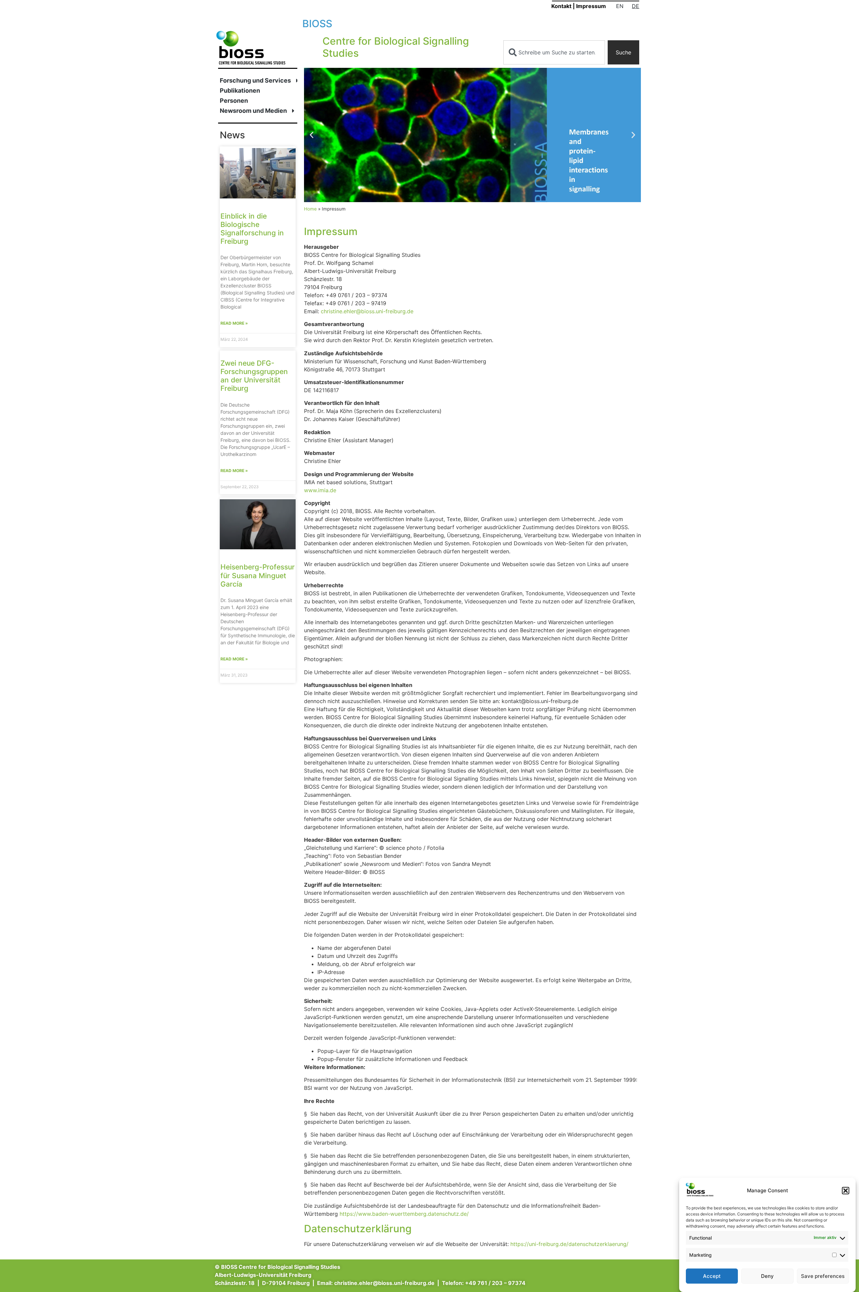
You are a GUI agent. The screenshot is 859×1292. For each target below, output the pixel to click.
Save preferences (823, 1276)
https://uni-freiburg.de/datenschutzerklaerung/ (569, 1244)
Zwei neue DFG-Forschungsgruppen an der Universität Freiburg (254, 376)
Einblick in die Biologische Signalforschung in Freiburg (252, 229)
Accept (712, 1276)
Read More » (234, 323)
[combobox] (554, 52)
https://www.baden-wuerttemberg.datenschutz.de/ (404, 1213)
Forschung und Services (255, 80)
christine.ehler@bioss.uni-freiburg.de (367, 311)
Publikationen (240, 90)
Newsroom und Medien (253, 110)
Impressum (591, 6)
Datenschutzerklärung (358, 1228)
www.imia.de (320, 490)
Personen (234, 100)
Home (310, 209)
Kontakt (561, 6)
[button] (845, 1190)
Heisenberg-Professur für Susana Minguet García (257, 575)
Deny (767, 1276)
